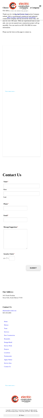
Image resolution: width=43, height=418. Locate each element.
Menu (22, 415)
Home (6, 321)
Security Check (9, 254)
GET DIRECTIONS (10, 91)
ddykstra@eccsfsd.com (9, 310)
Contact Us (7, 366)
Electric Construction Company (22, 17)
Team (5, 328)
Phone (6, 204)
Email (6, 215)
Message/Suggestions (11, 227)
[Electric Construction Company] (19, 6)
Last (5, 197)
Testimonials (8, 356)
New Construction (9, 335)
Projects (6, 349)
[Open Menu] (40, 6)
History (6, 325)
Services (6, 332)
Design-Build (8, 342)
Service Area (7, 363)
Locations (7, 352)
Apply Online (8, 359)
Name (6, 182)
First (5, 189)
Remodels (7, 339)
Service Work (8, 346)
